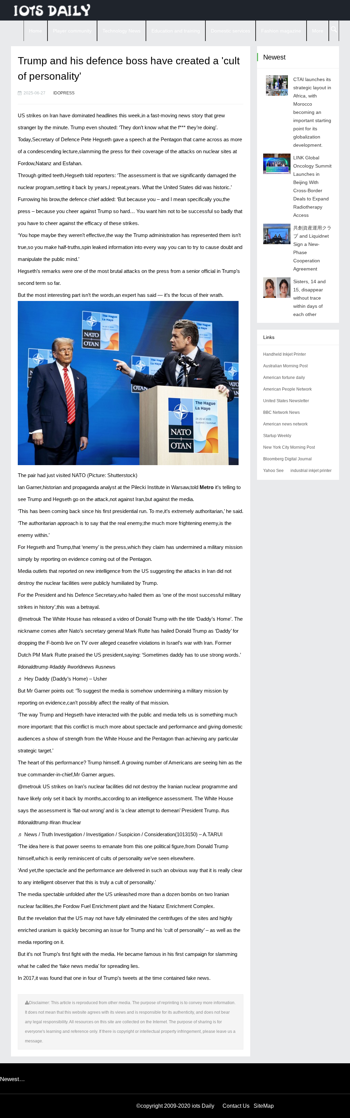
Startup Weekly (277, 435)
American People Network (287, 389)
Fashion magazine (281, 31)
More (317, 31)
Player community (72, 31)
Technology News (121, 31)
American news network (285, 424)
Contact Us (236, 1106)
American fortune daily (284, 377)
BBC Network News (281, 412)
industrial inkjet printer (311, 470)
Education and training (175, 31)
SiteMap (264, 1106)
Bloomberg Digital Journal (287, 459)
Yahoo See (273, 470)
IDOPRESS (64, 93)
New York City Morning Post (289, 447)
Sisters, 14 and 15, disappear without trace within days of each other (309, 298)
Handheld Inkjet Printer (284, 354)
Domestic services (230, 31)
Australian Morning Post (285, 366)
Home (35, 31)
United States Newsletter (286, 400)
